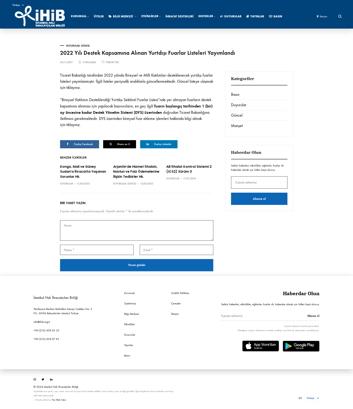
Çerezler (176, 303)
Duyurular (232, 16)
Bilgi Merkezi (123, 16)
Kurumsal (79, 16)
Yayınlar (257, 16)
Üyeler (99, 16)
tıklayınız (73, 87)
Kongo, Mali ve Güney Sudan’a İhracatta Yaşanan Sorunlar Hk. (83, 171)
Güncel (85, 45)
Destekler (205, 16)
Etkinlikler (149, 16)
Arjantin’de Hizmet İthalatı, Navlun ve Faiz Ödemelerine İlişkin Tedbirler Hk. (136, 171)
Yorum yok (112, 62)
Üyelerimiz (130, 303)
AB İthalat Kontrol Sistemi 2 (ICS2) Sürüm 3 (189, 169)
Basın (278, 16)
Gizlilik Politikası (180, 293)
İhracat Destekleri (179, 16)
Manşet (237, 125)
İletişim (323, 16)
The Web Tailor (59, 399)
